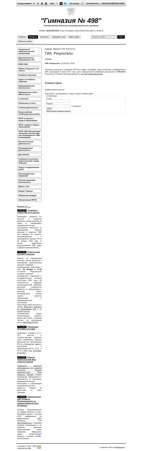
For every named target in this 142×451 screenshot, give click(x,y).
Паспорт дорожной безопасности (26, 181)
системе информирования (92, 74)
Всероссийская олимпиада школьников (29, 113)
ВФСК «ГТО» (24, 187)
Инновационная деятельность (25, 149)
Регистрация (51, 111)
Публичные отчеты (27, 103)
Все (29, 207)
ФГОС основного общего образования (27, 119)
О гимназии (23, 99)
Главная (22, 37)
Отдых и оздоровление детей (28, 168)
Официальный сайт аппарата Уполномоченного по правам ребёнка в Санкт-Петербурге (29, 401)
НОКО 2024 (23, 64)
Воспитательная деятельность (25, 143)
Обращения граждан (27, 195)
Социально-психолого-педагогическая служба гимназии (28, 161)
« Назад (48, 59)
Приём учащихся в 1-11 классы (28, 70)
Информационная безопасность (26, 87)
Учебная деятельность (28, 108)
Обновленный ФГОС (27, 200)
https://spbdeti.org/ (24, 423)
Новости (33, 37)
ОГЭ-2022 (37, 351)
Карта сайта (74, 37)
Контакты (44, 37)
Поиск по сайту (25, 41)
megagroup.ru (119, 447)
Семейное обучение (27, 75)
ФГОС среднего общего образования (28, 126)
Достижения (23, 154)
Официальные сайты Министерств (27, 93)
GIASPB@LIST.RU (30, 322)
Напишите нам (58, 37)
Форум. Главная (25, 191)
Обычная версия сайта (113, 3)
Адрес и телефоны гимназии (26, 80)
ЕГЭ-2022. (21, 353)
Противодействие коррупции (26, 175)
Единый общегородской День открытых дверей (26, 359)
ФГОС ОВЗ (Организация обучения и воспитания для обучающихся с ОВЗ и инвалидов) (29, 134)
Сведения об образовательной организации (26, 51)
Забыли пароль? (64, 111)
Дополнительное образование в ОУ (26, 59)
